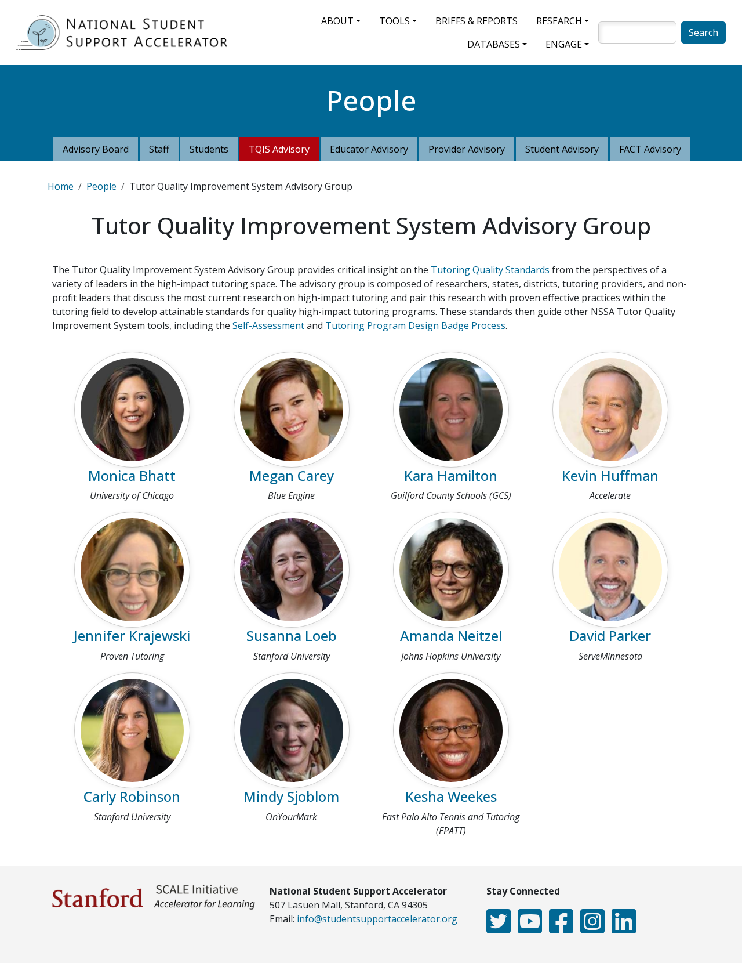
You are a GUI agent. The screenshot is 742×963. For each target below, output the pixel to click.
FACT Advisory (650, 149)
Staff (159, 149)
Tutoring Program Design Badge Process (415, 325)
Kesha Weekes (451, 796)
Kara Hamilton (450, 475)
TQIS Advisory (279, 149)
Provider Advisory (466, 149)
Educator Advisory (369, 149)
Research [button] (559, 21)
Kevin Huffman (610, 475)
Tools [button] (394, 21)
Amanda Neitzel (451, 635)
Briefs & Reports (476, 21)
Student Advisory (562, 149)
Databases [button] (493, 44)
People (101, 186)
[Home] (126, 32)
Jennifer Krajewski (132, 635)
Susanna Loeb (291, 635)
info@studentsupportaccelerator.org (377, 919)
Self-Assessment (268, 325)
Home (61, 186)
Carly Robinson (131, 796)
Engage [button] (563, 44)
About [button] (337, 21)
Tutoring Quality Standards (490, 269)
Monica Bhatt (132, 475)
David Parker (610, 635)
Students (209, 149)
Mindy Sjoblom (291, 796)
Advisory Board (96, 149)
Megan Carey (291, 475)
